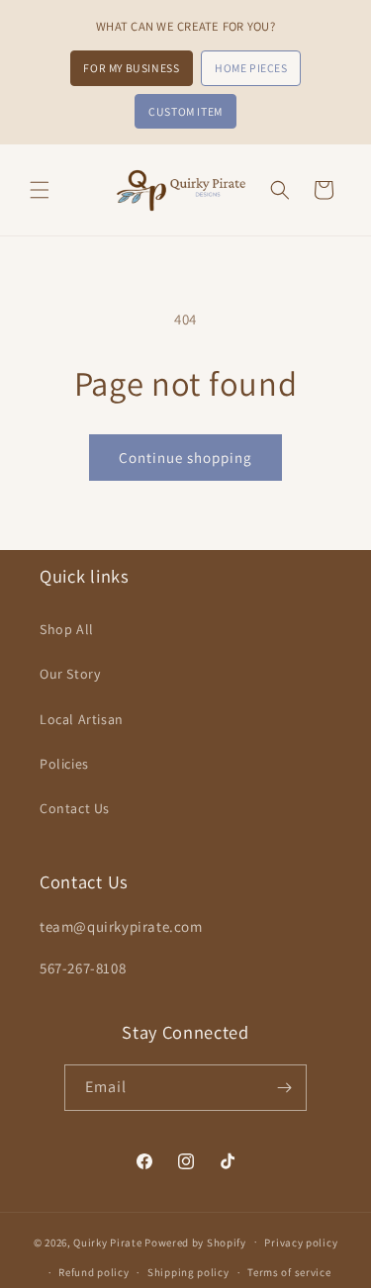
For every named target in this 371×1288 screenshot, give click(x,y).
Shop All (67, 629)
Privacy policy (300, 1242)
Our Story (70, 674)
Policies (64, 764)
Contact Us (75, 808)
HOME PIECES (251, 67)
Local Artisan (82, 719)
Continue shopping (185, 457)
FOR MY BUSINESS (131, 67)
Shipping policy (188, 1272)
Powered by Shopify (195, 1241)
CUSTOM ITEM (185, 111)
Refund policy (93, 1272)
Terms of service (288, 1272)
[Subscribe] (284, 1087)
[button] (39, 190)
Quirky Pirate (108, 1241)
